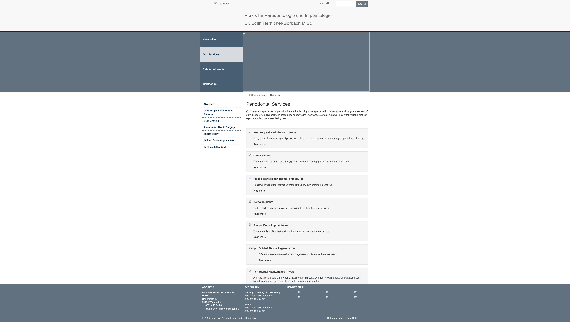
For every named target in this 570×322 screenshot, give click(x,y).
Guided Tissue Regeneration (277, 248)
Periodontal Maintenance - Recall (274, 271)
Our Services (211, 54)
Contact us (210, 84)
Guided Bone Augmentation (219, 140)
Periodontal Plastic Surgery (219, 127)
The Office (209, 39)
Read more (259, 144)
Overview (275, 95)
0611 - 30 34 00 (213, 305)
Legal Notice (352, 318)
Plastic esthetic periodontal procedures (278, 178)
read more (259, 190)
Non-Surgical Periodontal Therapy (275, 132)
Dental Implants (263, 202)
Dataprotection (335, 318)
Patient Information (215, 69)
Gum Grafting (211, 121)
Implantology (211, 134)
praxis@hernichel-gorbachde (222, 308)
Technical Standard (215, 147)
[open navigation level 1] (266, 95)
